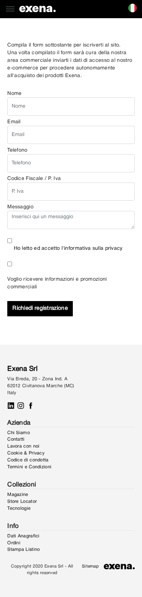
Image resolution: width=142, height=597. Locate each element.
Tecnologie (19, 508)
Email (14, 122)
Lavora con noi (23, 446)
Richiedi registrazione (40, 308)
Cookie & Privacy (25, 453)
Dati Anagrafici (23, 536)
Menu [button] (6, 3)
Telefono (17, 150)
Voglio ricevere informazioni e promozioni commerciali (57, 283)
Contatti (15, 439)
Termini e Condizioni (29, 467)
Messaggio (20, 207)
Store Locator (22, 502)
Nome (14, 93)
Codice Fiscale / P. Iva (34, 178)
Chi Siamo (18, 433)
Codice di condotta (27, 460)
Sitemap (90, 566)
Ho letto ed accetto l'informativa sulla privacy (68, 248)
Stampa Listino (23, 550)
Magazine (17, 495)
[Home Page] (37, 9)
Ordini (13, 543)
